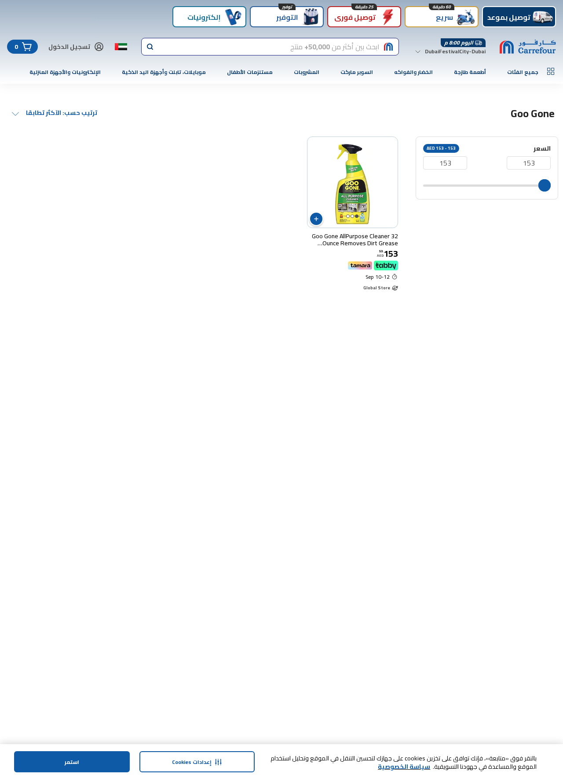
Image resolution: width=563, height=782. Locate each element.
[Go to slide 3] (348, 216)
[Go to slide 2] (352, 216)
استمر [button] (72, 762)
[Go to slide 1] (356, 216)
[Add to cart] (316, 219)
